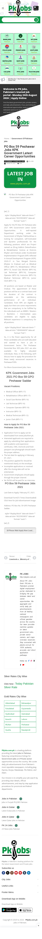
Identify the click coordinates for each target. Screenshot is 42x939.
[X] (34, 661)
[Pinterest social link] (20, 873)
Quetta (8, 730)
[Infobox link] (12, 798)
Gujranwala (26, 708)
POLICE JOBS (7, 50)
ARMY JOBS (20, 39)
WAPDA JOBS (7, 61)
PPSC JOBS (20, 72)
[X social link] (7, 873)
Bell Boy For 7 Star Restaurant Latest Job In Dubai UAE (22, 79)
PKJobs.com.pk (8, 750)
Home (6, 138)
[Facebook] (28, 661)
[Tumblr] (20, 665)
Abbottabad (10, 703)
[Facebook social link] (3, 873)
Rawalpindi (25, 730)
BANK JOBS (7, 39)
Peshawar (25, 724)
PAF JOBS (34, 61)
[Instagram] (31, 661)
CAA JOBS (7, 72)
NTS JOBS (34, 39)
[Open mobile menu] (3, 8)
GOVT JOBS (34, 50)
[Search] (36, 20)
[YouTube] (23, 665)
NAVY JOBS (20, 61)
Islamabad (25, 714)
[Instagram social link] (12, 873)
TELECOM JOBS (34, 72)
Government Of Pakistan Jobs (14, 161)
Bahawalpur (26, 703)
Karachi (8, 719)
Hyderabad (9, 714)
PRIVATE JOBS (20, 50)
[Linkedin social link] (28, 873)
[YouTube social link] (16, 873)
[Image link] (16, 850)
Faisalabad (9, 708)
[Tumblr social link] (24, 873)
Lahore (24, 719)
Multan (8, 724)
